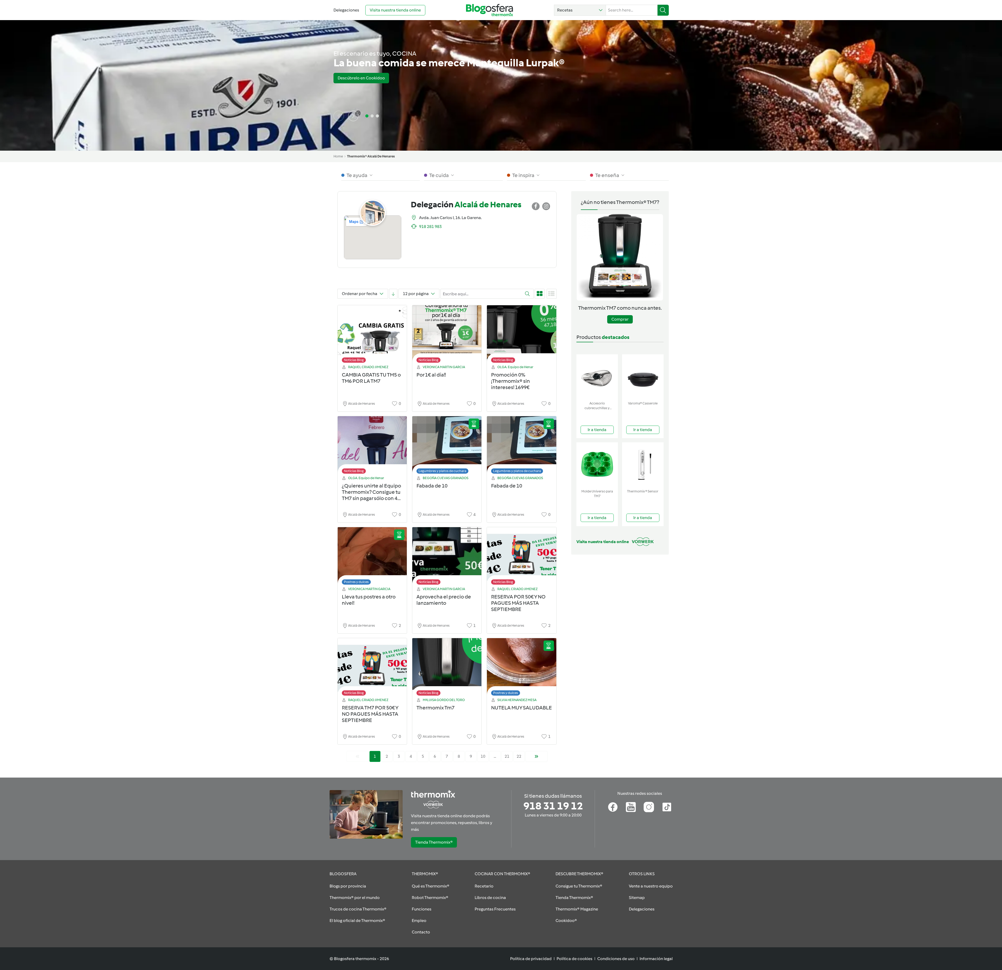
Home (338, 156)
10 (483, 756)
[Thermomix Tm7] (446, 668)
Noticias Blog (354, 360)
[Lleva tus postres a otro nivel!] (372, 557)
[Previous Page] (357, 756)
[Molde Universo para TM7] (597, 464)
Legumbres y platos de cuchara (442, 471)
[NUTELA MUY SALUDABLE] (521, 668)
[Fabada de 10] (446, 446)
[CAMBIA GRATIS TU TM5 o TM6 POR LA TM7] (372, 335)
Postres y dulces (356, 582)
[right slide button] (353, 116)
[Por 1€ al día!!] (446, 335)
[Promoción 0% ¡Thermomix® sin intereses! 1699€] (521, 335)
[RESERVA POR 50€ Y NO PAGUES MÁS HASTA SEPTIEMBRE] (521, 557)
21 (507, 756)
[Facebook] (613, 807)
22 (519, 756)
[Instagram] (649, 807)
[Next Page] (536, 756)
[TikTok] (667, 807)
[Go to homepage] (489, 10)
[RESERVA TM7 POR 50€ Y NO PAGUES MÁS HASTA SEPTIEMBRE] (372, 668)
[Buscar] (663, 10)
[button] (580, 10)
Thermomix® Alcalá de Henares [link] (371, 156)
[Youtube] (631, 807)
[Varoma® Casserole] (642, 376)
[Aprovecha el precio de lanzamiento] (446, 557)
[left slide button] (338, 116)
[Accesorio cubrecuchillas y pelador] (597, 376)
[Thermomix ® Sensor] (642, 464)
